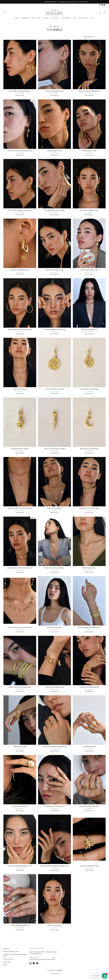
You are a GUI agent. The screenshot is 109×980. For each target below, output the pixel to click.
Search (5, 965)
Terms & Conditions (8, 959)
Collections (56, 26)
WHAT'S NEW (36, 18)
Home (50, 26)
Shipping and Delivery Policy (11, 951)
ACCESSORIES (66, 18)
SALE (92, 18)
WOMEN (46, 18)
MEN (74, 18)
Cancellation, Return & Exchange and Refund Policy (15, 955)
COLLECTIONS (83, 18)
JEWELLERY (55, 18)
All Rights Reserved (54, 973)
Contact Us (6, 949)
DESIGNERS (25, 18)
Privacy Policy (7, 962)
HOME (17, 18)
